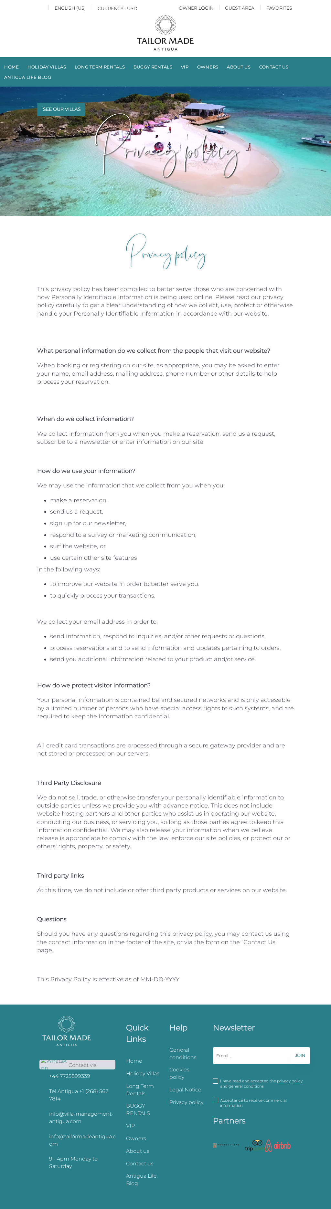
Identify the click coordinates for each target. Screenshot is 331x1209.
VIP (185, 66)
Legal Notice (185, 1090)
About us (239, 66)
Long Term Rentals (100, 66)
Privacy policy (186, 1102)
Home (11, 66)
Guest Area (239, 8)
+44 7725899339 (69, 1076)
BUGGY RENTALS (153, 66)
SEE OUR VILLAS (62, 109)
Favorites (279, 8)
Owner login (196, 8)
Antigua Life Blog (27, 77)
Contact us (274, 66)
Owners (208, 66)
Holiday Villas (46, 66)
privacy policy (290, 1081)
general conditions (246, 1086)
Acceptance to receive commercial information (253, 1103)
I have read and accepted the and (261, 1084)
